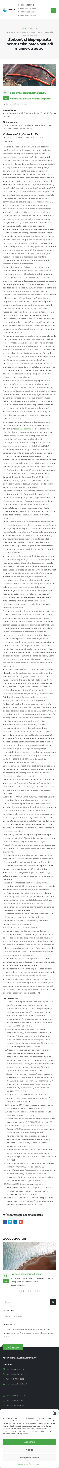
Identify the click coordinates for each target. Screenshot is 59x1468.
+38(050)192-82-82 (17, 1409)
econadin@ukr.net (19, 1387)
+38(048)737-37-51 (27, 5)
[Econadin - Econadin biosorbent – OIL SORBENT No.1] (9, 9)
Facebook (5, 1222)
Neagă (29, 1449)
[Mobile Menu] (53, 10)
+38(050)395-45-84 (27, 12)
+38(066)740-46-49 (28, 8)
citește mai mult (17, 1288)
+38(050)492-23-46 (28, 15)
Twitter (10, 1222)
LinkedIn (15, 1222)
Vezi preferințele (29, 1457)
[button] (54, 1412)
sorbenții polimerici (24, 429)
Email (21, 1222)
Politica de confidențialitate (28, 1464)
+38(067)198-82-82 (17, 1382)
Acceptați (29, 1441)
